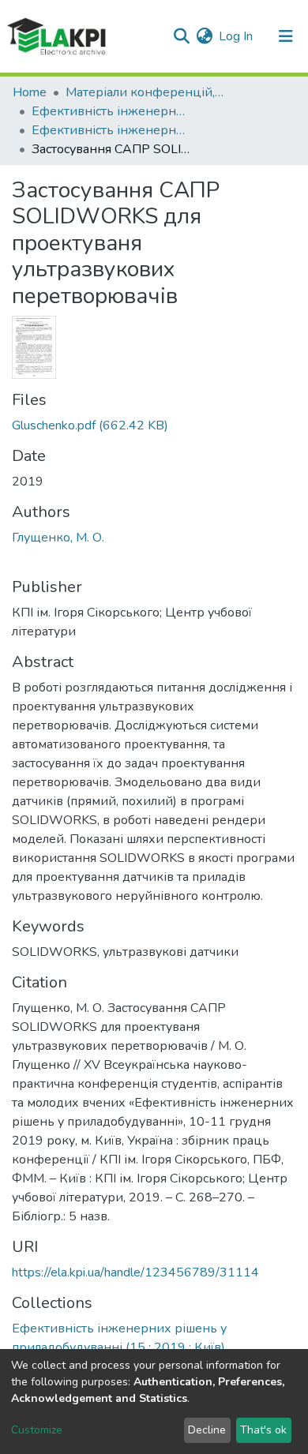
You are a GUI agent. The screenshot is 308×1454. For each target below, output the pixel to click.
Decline (207, 1429)
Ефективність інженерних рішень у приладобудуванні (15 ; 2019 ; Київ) (111, 130)
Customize (36, 1429)
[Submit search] (181, 36)
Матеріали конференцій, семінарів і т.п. (144, 92)
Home (30, 92)
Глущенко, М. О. (58, 537)
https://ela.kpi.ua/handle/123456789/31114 (135, 1272)
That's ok (263, 1429)
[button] (204, 36)
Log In (236, 36)
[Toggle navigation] (286, 36)
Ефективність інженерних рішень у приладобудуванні (111, 111)
